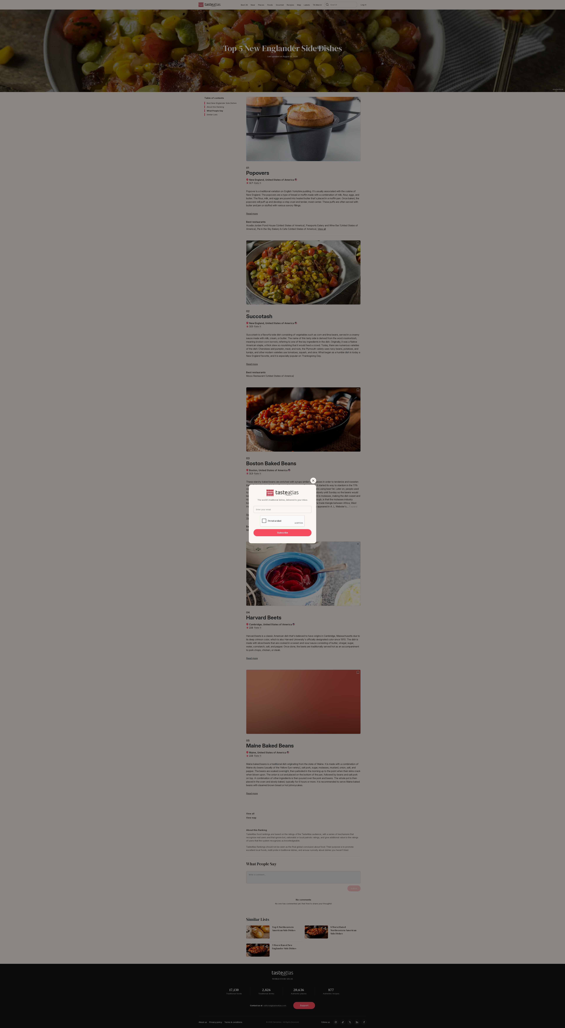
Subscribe (282, 532)
